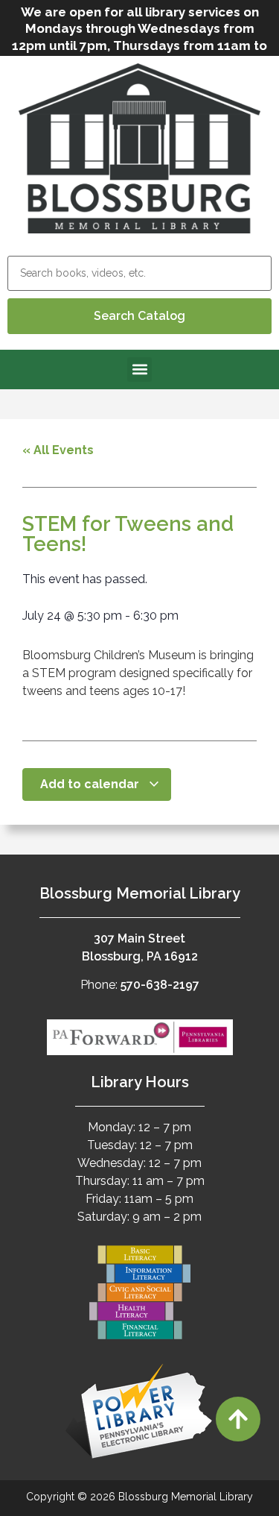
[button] (139, 369)
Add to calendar (91, 784)
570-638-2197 (160, 985)
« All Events (58, 450)
